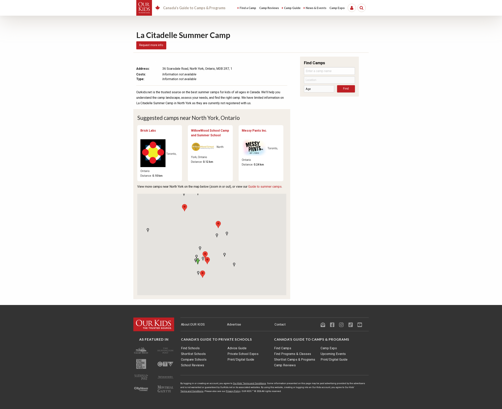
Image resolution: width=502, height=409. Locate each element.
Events (316, 8)
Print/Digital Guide (240, 359)
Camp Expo (329, 348)
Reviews (269, 8)
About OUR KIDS (193, 324)
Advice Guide (236, 348)
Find (248, 8)
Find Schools (190, 348)
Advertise (234, 324)
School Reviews (192, 365)
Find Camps (282, 348)
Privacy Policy (233, 391)
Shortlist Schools (193, 354)
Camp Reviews (285, 365)
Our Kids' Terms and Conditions (249, 383)
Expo (337, 8)
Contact (280, 324)
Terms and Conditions (191, 391)
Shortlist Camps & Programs (294, 359)
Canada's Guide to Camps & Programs (311, 339)
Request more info (151, 45)
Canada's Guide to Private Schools (216, 339)
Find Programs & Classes (292, 354)
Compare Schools (193, 359)
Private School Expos (242, 354)
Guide (292, 8)
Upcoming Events (333, 354)
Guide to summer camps (265, 186)
